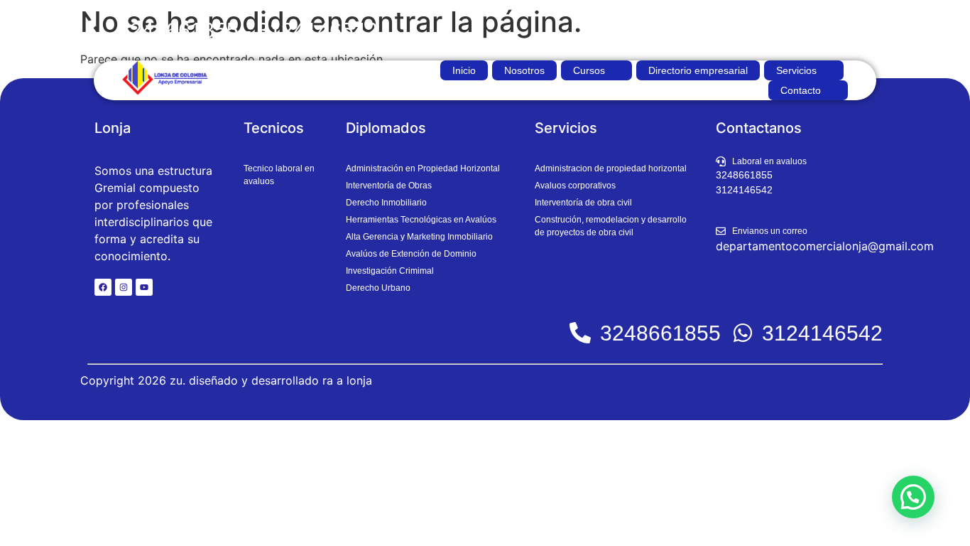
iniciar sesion (844, 30)
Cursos (589, 70)
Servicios (796, 70)
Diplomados (386, 127)
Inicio (464, 70)
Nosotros (524, 70)
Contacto (800, 90)
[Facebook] (102, 287)
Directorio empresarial (698, 70)
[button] (596, 70)
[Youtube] (144, 287)
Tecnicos (274, 127)
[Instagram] (123, 287)
